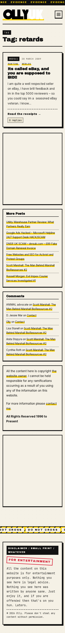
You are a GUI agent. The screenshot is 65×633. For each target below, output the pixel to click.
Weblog (26, 63)
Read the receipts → (24, 113)
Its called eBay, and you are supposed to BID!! (29, 73)
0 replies (15, 120)
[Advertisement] (32, 168)
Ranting (13, 63)
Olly (8, 321)
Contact (31, 315)
